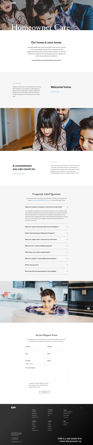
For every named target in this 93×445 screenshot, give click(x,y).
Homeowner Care (35, 417)
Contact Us (50, 430)
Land (49, 415)
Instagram (50, 426)
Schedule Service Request (19, 173)
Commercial (50, 411)
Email (26, 353)
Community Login (55, 91)
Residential (50, 413)
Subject (49, 360)
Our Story (33, 424)
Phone (48, 353)
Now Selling (34, 411)
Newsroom (50, 428)
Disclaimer (65, 424)
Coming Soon (34, 413)
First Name (27, 346)
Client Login (66, 417)
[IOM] (13, 3)
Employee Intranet (35, 430)
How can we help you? (30, 367)
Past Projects (34, 415)
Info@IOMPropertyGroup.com (16, 441)
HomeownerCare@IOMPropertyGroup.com (42, 200)
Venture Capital (66, 415)
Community (28, 360)
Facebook (49, 424)
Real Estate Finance (67, 413)
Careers (33, 428)
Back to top (81, 407)
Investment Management (68, 411)
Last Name (49, 346)
